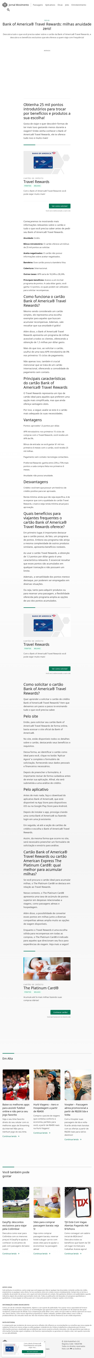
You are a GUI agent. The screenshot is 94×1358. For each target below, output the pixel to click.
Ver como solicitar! (60, 206)
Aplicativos (50, 5)
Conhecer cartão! (60, 1012)
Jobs (67, 5)
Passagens (38, 5)
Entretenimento (78, 5)
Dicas (60, 5)
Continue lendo (9, 1136)
